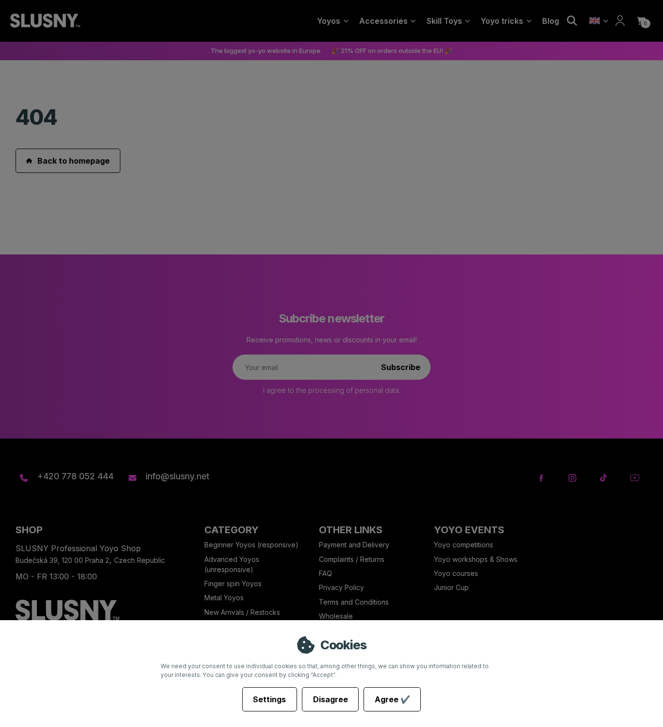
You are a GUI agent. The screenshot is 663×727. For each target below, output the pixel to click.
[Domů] (45, 21)
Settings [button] (269, 699)
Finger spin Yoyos (233, 583)
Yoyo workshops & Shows (475, 559)
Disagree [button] (330, 699)
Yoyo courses (456, 573)
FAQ (325, 573)
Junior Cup (451, 587)
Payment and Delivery (354, 545)
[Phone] (24, 478)
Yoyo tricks (502, 21)
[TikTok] (603, 478)
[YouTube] (634, 478)
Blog (550, 21)
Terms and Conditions (354, 602)
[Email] (132, 478)
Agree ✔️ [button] (392, 699)
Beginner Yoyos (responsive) (251, 545)
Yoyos (328, 21)
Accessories (383, 21)
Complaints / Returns (351, 559)
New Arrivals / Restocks (242, 612)
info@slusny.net (177, 476)
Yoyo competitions (463, 545)
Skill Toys (444, 21)
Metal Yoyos (224, 597)
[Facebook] (541, 478)
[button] (641, 21)
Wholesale (336, 616)
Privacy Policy (341, 587)
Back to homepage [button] (73, 161)
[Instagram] (572, 478)
